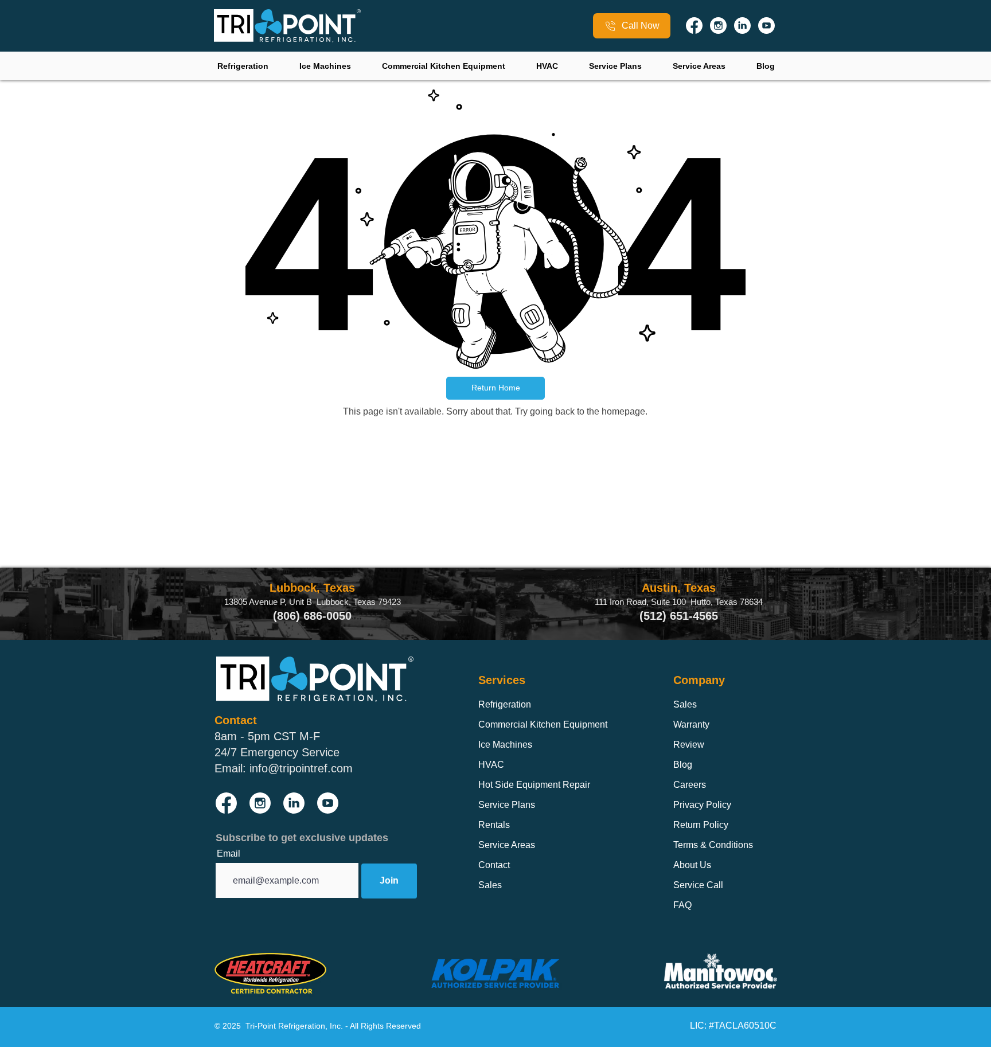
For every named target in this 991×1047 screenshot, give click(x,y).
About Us (692, 865)
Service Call (698, 885)
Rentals (494, 825)
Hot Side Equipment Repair (534, 785)
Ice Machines (505, 744)
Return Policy (700, 825)
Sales (490, 885)
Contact (494, 865)
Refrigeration (504, 704)
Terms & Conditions (713, 845)
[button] (495, 388)
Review (688, 744)
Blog (682, 764)
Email (228, 853)
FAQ (682, 905)
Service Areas (506, 845)
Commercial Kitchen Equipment (542, 724)
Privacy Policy (702, 805)
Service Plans (506, 805)
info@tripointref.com (301, 768)
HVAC (491, 764)
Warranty (691, 724)
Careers (689, 785)
